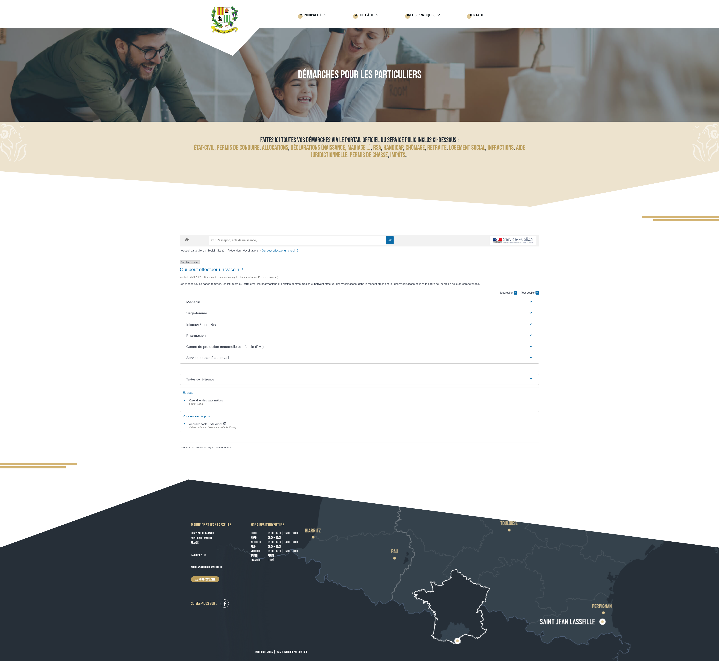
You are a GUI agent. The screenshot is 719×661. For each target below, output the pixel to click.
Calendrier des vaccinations (206, 400)
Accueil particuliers (193, 250)
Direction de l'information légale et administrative (206, 447)
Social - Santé (216, 250)
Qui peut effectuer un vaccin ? (280, 250)
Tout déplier (528, 292)
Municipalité (311, 14)
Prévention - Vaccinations (243, 250)
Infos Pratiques (421, 14)
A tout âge (364, 14)
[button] (359, 302)
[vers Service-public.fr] (513, 240)
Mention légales (264, 652)
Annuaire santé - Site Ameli (206, 424)
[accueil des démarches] (187, 239)
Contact (476, 14)
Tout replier (507, 292)
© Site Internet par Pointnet (292, 652)
